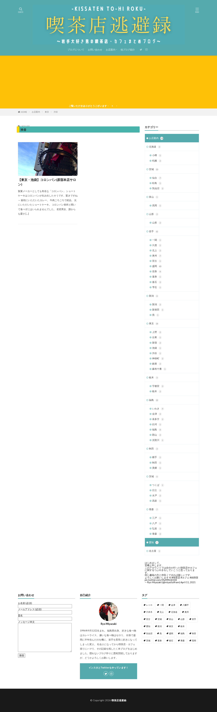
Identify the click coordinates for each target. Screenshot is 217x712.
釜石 (156, 281)
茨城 (153, 476)
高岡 (156, 205)
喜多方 (157, 419)
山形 (153, 214)
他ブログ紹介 (128, 49)
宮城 (153, 169)
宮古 (156, 260)
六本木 (149, 612)
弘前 (156, 528)
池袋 (156, 347)
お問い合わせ (95, 49)
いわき (157, 408)
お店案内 (110, 49)
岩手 (153, 231)
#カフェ (185, 577)
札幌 (156, 160)
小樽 (156, 155)
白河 (156, 424)
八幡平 (186, 605)
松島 (156, 183)
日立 (156, 490)
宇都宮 (157, 386)
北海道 (154, 146)
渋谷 (56, 112)
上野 (156, 332)
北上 (156, 250)
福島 (153, 399)
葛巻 (156, 276)
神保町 (157, 358)
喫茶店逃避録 (119, 700)
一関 (156, 239)
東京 (47, 112)
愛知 (153, 542)
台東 (156, 337)
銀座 (156, 363)
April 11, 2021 (188, 582)
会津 (156, 413)
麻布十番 (158, 368)
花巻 (156, 271)
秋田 (153, 448)
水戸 (156, 495)
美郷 (156, 467)
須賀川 (157, 440)
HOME (24, 112)
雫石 (156, 287)
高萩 (156, 500)
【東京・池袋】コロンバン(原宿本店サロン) (47, 182)
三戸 (156, 517)
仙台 (156, 177)
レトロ (149, 605)
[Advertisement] (108, 79)
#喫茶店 (176, 577)
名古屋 (154, 550)
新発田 (157, 309)
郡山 (156, 434)
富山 (153, 196)
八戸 (156, 523)
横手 (156, 457)
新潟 (153, 295)
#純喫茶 (194, 577)
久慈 (156, 245)
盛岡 (156, 266)
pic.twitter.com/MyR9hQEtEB (161, 579)
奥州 (156, 255)
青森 (153, 509)
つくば (157, 484)
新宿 (156, 342)
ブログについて (76, 49)
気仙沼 (157, 188)
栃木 (153, 377)
